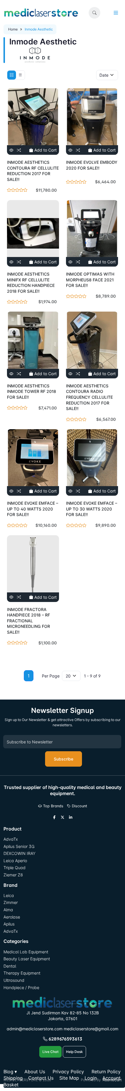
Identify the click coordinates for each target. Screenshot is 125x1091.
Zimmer (11, 902)
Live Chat (50, 1051)
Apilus (9, 923)
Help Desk (74, 1051)
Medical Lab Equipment (25, 951)
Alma (8, 909)
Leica (8, 895)
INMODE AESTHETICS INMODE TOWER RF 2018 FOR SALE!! (31, 391)
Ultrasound (13, 980)
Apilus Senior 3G (18, 846)
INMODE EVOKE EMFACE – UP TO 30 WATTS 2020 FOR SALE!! (91, 509)
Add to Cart (45, 150)
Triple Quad (14, 867)
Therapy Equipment (21, 972)
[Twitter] (62, 817)
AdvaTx (10, 839)
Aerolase (11, 916)
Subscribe (63, 758)
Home (13, 29)
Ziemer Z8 (13, 874)
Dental (9, 966)
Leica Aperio (15, 860)
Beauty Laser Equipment (26, 958)
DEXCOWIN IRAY (19, 853)
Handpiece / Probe (21, 987)
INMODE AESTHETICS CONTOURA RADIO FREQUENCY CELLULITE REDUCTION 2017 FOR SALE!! (89, 397)
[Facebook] (54, 817)
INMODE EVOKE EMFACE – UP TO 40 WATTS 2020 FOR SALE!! (32, 509)
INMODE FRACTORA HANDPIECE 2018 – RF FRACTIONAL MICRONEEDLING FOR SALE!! (28, 621)
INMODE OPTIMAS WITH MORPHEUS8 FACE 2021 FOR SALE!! (90, 280)
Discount (79, 806)
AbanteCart (112, 1080)
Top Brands (52, 806)
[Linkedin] (70, 817)
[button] (94, 13)
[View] (11, 150)
